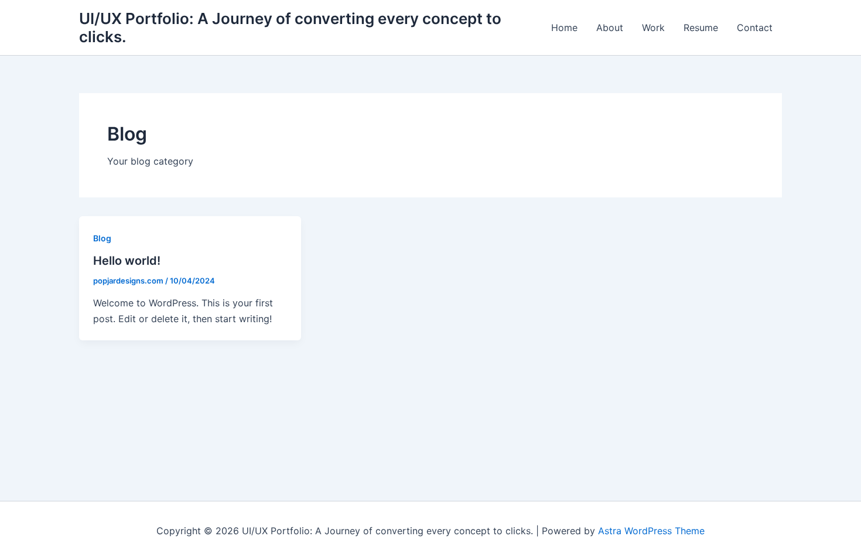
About (609, 27)
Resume (701, 27)
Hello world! (126, 261)
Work (653, 27)
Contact (755, 27)
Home (564, 27)
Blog (102, 238)
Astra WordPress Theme (651, 531)
